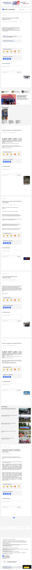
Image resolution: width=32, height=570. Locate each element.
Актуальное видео (18, 527)
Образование (5, 273)
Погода (4, 127)
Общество (4, 15)
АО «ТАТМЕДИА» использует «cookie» (7, 566)
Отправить (19, 72)
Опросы (13, 527)
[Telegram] (8, 59)
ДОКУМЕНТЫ (25, 527)
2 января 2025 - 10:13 (4, 204)
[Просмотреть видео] (5, 114)
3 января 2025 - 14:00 (4, 21)
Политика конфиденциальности (7, 568)
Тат (23, 9)
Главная (3, 527)
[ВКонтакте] (4, 59)
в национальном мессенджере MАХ (9, 41)
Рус (19, 9)
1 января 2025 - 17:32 (4, 345)
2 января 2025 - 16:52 (4, 132)
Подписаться (26, 567)
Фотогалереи (8, 527)
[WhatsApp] (10, 59)
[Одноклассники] (6, 59)
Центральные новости (6, 446)
